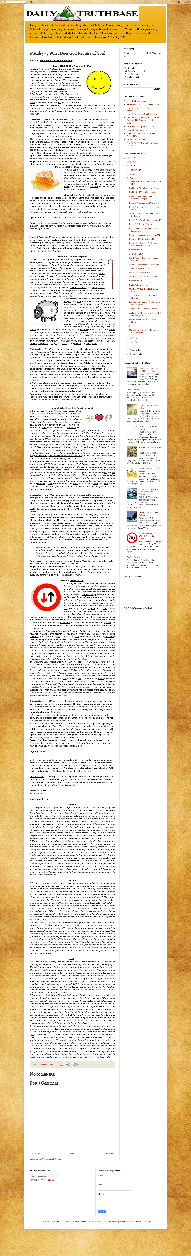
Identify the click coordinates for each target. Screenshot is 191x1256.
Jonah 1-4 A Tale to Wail (139, 272)
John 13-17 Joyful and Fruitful (148, 427)
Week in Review (136, 249)
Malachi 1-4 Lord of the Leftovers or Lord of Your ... (145, 331)
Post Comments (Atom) (51, 1158)
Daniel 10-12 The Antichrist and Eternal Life (143, 229)
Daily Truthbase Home (136, 100)
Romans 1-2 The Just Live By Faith (150, 448)
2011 (129, 157)
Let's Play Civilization (136, 139)
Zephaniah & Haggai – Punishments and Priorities (144, 303)
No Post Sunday (136, 253)
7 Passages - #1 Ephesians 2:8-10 (140, 126)
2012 (129, 161)
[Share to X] (72, 1064)
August (133, 350)
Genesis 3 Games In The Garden (149, 469)
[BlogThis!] (69, 1064)
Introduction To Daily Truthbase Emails (143, 104)
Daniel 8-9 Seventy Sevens (140, 224)
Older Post (109, 1153)
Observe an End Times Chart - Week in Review (144, 214)
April (132, 177)
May (132, 337)
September (134, 354)
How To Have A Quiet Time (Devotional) (139, 109)
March (133, 173)
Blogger (148, 1221)
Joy (130, 326)
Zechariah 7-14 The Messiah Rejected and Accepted (145, 314)
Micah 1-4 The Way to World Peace (144, 276)
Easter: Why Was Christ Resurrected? (145, 220)
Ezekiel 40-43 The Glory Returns (143, 192)
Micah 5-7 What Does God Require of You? (144, 290)
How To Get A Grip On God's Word (142, 114)
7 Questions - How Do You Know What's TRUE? (141, 134)
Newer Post (35, 1153)
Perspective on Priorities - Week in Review (143, 320)
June (132, 341)
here (133, 53)
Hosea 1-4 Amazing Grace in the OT (144, 234)
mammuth (128, 1221)
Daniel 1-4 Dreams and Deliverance (144, 202)
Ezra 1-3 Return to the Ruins (148, 406)
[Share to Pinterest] (77, 1064)
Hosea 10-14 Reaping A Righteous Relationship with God (143, 244)
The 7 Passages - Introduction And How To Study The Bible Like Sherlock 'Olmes (143, 120)
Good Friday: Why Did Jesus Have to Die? (145, 182)
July (132, 346)
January (133, 165)
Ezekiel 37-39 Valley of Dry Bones (144, 188)
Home (72, 1153)
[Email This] (66, 1064)
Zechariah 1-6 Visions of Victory (143, 308)
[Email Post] (61, 1064)
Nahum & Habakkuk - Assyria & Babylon (143, 296)
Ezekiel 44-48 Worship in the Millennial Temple (141, 197)
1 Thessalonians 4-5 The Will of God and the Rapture (149, 536)
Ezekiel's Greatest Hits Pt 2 (140, 284)
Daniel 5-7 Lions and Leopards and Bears (144, 208)
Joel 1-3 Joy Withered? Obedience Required (143, 259)
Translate (50, 1179)
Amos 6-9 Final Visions (139, 268)
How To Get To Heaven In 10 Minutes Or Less (143, 144)
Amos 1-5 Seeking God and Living (144, 264)
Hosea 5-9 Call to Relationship (142, 238)
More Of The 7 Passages (137, 129)
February (134, 169)
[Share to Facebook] (75, 1064)
